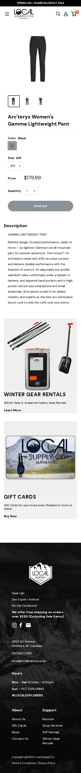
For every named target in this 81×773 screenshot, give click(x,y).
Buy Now (10, 516)
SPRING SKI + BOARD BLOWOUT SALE (40, 3)
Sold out (40, 206)
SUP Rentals (50, 732)
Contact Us (20, 739)
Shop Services (52, 725)
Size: (14, 158)
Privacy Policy (47, 763)
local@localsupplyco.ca (28, 661)
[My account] (66, 14)
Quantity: (15, 191)
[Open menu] (7, 14)
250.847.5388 (22, 653)
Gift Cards (19, 725)
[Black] (12, 145)
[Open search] (58, 14)
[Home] (40, 564)
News (15, 732)
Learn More (12, 410)
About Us (18, 719)
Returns (48, 719)
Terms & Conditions (24, 763)
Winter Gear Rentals (51, 741)
